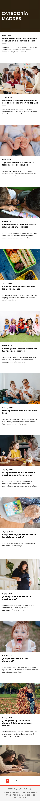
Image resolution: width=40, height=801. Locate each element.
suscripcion (20, 798)
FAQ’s (8, 795)
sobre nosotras (11, 792)
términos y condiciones (24, 795)
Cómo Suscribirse (29, 792)
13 (26, 781)
